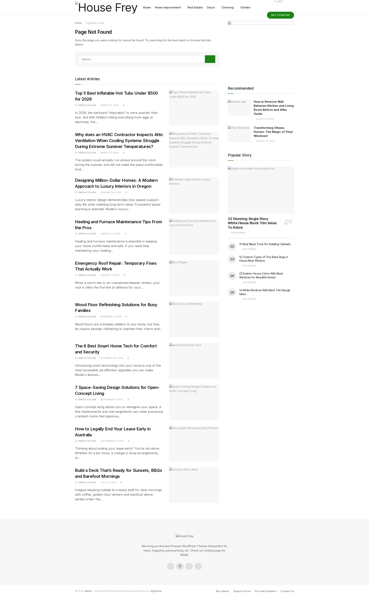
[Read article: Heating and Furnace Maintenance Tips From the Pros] (194, 237)
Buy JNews (222, 591)
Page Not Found (95, 22)
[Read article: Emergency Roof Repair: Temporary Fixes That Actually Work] (194, 278)
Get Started (280, 15)
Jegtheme (155, 591)
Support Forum (242, 591)
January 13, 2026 (110, 233)
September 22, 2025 (112, 441)
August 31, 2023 (265, 141)
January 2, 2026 (110, 275)
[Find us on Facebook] (170, 566)
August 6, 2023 (264, 118)
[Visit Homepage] (106, 8)
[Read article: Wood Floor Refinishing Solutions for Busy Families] (194, 319)
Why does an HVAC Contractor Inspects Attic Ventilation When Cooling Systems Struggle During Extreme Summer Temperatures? (119, 140)
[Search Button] (210, 59)
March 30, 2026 (109, 105)
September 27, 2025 (111, 399)
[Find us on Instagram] (189, 566)
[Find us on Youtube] (198, 566)
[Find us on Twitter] (180, 566)
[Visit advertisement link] (261, 48)
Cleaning (228, 7)
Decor (211, 7)
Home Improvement (168, 7)
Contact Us (287, 591)
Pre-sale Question (266, 591)
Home (147, 7)
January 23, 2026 (110, 192)
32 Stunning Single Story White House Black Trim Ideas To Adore (252, 223)
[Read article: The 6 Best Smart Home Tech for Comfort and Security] (194, 361)
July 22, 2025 (108, 482)
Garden (245, 7)
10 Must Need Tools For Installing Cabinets (264, 244)
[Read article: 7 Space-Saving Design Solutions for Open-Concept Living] (194, 402)
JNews (88, 591)
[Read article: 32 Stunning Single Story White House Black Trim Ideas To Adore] (261, 190)
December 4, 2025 (110, 316)
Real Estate (195, 7)
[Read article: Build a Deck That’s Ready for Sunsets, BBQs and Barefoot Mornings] (194, 485)
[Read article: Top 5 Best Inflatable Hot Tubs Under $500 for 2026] (194, 108)
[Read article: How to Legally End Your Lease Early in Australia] (194, 444)
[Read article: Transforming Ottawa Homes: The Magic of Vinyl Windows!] (239, 134)
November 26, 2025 (111, 358)
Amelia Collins (87, 105)
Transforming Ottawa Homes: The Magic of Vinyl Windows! (273, 132)
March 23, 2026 (109, 152)
